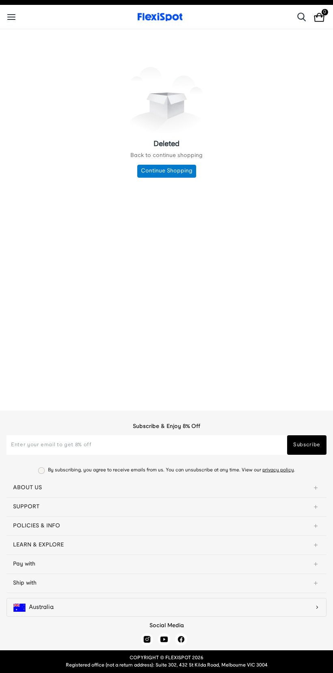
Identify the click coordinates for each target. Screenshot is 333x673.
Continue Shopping (166, 171)
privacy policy (278, 470)
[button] (166, 488)
